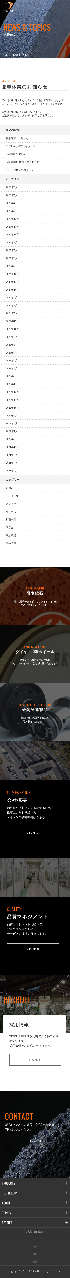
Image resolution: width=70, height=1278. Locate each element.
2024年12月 (12, 274)
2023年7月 (12, 352)
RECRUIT (7, 1223)
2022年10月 (12, 407)
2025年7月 (12, 242)
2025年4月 (12, 258)
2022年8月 (12, 423)
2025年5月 (12, 250)
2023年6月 (12, 360)
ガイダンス (12, 496)
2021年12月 (12, 447)
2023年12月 (12, 321)
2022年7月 (12, 431)
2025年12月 (12, 218)
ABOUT (6, 1203)
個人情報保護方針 (35, 1231)
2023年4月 (12, 368)
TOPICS (6, 1213)
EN (35, 1246)
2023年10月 (12, 329)
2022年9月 (12, 415)
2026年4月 (12, 203)
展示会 (9, 527)
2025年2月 (12, 266)
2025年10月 (12, 234)
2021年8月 (12, 454)
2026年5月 (12, 195)
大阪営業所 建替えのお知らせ (22, 162)
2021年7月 (12, 462)
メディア (11, 503)
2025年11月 (12, 226)
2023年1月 (12, 384)
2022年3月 (12, 439)
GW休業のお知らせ (17, 154)
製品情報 (11, 543)
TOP (6, 54)
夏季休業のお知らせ (17, 138)
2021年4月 (12, 470)
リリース (11, 511)
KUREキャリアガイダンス (20, 146)
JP (35, 1239)
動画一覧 (11, 519)
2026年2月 (12, 211)
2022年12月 (12, 391)
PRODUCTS (8, 1183)
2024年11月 (12, 281)
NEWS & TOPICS (20, 54)
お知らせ (11, 488)
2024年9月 (12, 297)
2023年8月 (12, 344)
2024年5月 (12, 313)
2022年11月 (12, 399)
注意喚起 (11, 535)
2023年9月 (12, 336)
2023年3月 (12, 376)
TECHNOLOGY (10, 1193)
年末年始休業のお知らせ (20, 169)
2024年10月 (12, 289)
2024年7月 (12, 305)
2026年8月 (12, 187)
